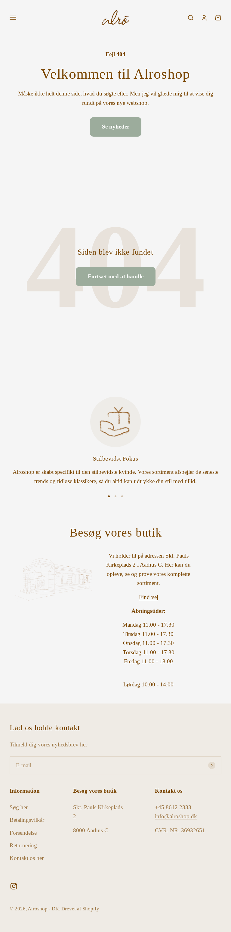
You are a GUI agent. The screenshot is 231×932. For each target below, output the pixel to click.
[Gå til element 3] (122, 496)
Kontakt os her (27, 858)
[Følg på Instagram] (14, 886)
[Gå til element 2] (115, 496)
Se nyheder (115, 126)
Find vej (148, 597)
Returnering (23, 845)
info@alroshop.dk (176, 816)
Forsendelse (23, 833)
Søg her (19, 807)
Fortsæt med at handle (115, 276)
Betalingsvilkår (27, 820)
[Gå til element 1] (109, 496)
